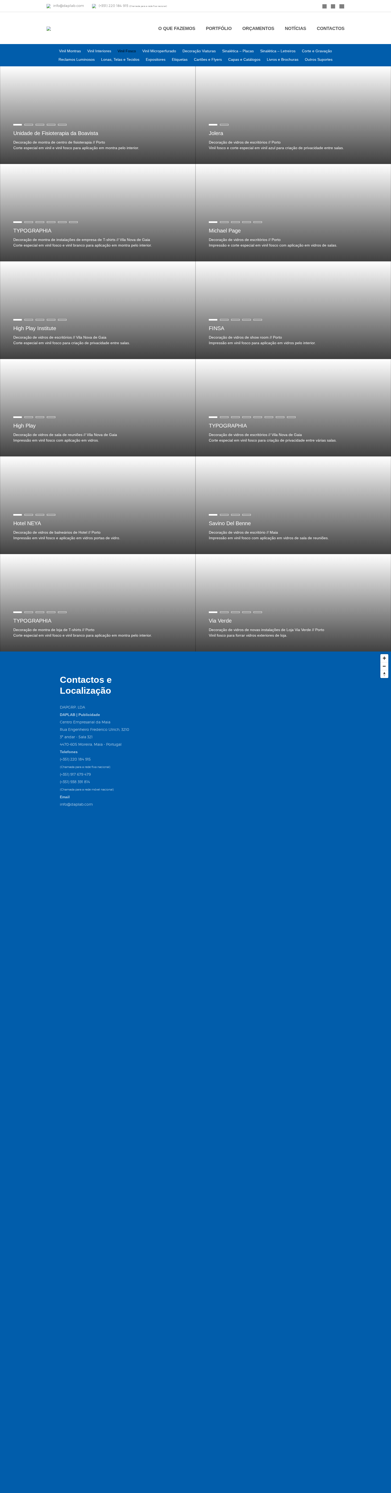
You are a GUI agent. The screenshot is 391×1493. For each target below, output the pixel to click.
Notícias (295, 28)
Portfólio (219, 28)
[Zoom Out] (384, 666)
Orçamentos (258, 28)
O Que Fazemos (176, 28)
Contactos (330, 28)
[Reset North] (384, 674)
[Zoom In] (384, 658)
